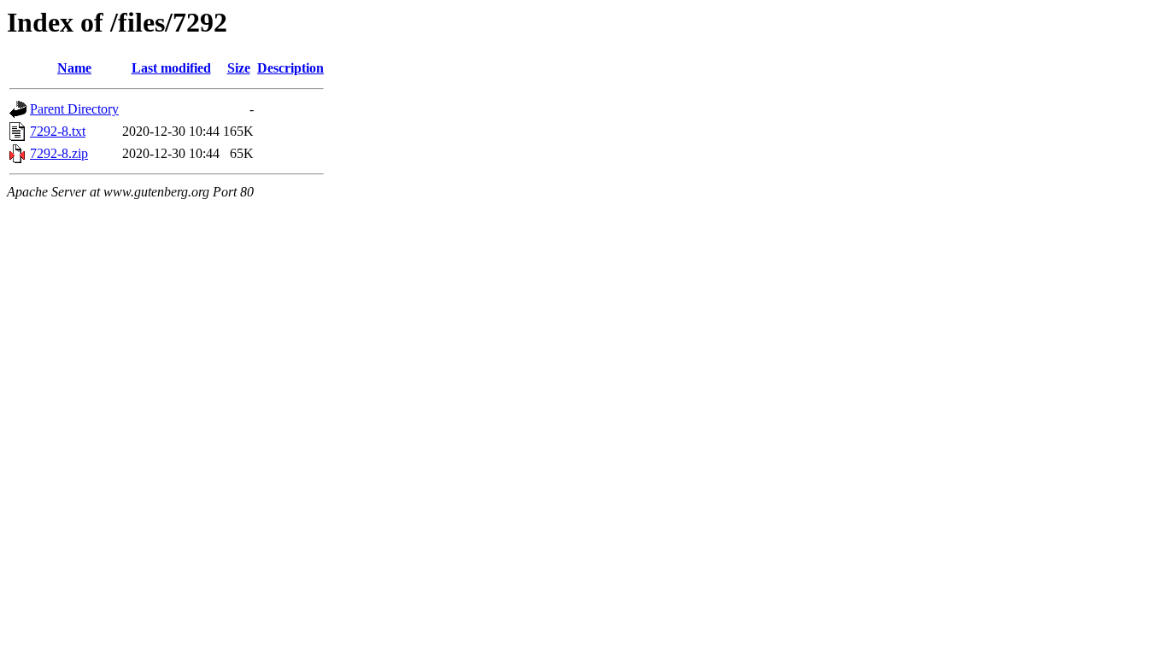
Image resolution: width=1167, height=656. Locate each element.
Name (74, 68)
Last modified (171, 68)
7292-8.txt (57, 131)
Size (238, 68)
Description (290, 68)
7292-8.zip (59, 153)
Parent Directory (74, 109)
